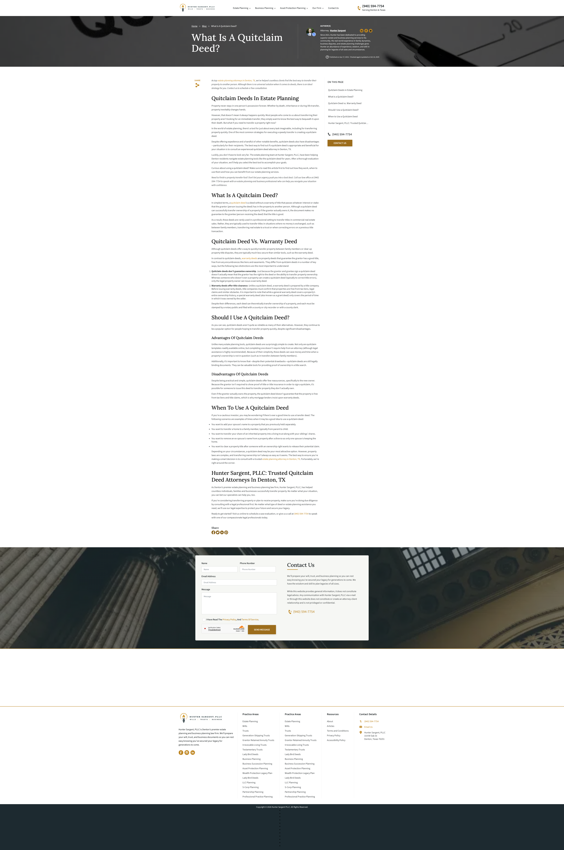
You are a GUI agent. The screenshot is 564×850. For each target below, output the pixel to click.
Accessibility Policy (336, 740)
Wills (244, 726)
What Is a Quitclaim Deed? (341, 96)
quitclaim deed (238, 202)
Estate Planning (240, 8)
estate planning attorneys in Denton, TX (236, 80)
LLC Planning (248, 782)
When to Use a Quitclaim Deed (343, 116)
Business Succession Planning (257, 763)
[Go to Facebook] (181, 753)
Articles (330, 726)
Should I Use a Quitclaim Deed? (343, 110)
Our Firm (316, 8)
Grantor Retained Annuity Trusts (258, 740)
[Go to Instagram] (186, 753)
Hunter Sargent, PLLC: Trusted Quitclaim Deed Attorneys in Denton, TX (348, 123)
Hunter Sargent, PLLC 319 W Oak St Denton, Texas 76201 (374, 736)
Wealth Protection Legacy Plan (257, 773)
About (330, 721)
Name (204, 563)
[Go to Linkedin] (192, 753)
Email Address (209, 576)
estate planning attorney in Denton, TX (281, 459)
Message (206, 589)
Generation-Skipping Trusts (256, 735)
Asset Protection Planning (293, 8)
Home (194, 26)
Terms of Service (250, 619)
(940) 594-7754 (373, 6)
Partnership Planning (252, 792)
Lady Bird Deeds (250, 754)
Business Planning (264, 8)
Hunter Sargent (338, 30)
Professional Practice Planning (257, 796)
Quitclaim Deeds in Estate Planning (345, 90)
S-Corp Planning (250, 787)
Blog (204, 26)
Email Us (368, 727)
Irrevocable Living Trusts (254, 745)
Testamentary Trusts (252, 749)
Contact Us (333, 8)
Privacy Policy (229, 619)
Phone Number (247, 563)
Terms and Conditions (338, 730)
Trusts (245, 730)
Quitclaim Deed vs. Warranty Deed (344, 103)
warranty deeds (249, 258)
